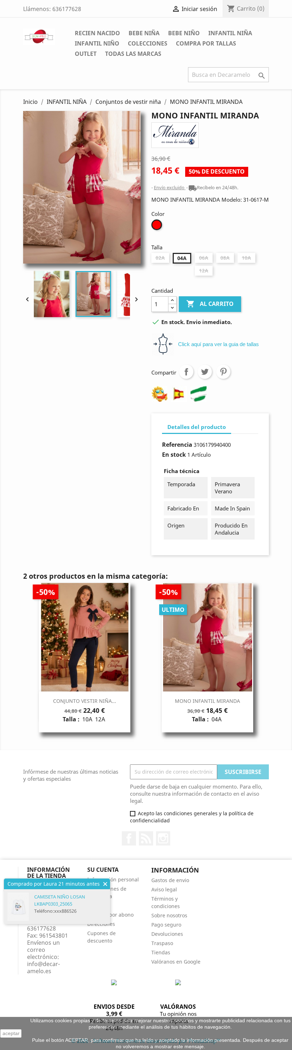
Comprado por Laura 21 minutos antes (53, 883)
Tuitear (205, 372)
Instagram (163, 838)
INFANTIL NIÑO (97, 43)
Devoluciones (167, 933)
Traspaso (162, 943)
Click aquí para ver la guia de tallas (218, 344)
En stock (174, 454)
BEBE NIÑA (144, 33)
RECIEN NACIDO (97, 33)
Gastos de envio (170, 880)
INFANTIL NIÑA (230, 33)
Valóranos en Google (175, 961)
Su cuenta (103, 870)
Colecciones (147, 43)
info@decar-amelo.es (43, 967)
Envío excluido (170, 187)
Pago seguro (166, 924)
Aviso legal (164, 889)
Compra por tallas (206, 43)
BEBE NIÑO (184, 33)
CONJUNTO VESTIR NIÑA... (84, 701)
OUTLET (86, 54)
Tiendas (160, 952)
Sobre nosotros (169, 915)
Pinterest (223, 372)
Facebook (129, 838)
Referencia (177, 444)
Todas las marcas (133, 54)
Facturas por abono (110, 914)
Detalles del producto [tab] (196, 426)
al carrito (209, 304)
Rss (146, 838)
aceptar (11, 1033)
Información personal (113, 879)
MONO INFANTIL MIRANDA (207, 701)
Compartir (186, 372)
